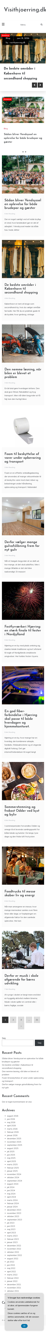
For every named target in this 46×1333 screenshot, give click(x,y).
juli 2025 (10, 1151)
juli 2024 (10, 1187)
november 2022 (14, 1249)
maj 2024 (11, 1194)
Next (40, 85)
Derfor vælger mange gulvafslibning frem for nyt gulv (21, 546)
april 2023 (11, 1232)
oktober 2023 (13, 1216)
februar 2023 (13, 1239)
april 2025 (11, 1161)
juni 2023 (11, 1226)
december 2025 (14, 1138)
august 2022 (12, 1258)
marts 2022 (12, 1274)
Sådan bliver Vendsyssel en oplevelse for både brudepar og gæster (23, 138)
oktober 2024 (13, 1177)
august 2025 (12, 1148)
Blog (8, 38)
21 (37, 1020)
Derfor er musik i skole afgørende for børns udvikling (21, 979)
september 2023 (14, 1219)
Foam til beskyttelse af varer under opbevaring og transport (22, 457)
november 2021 (14, 1287)
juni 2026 (11, 1119)
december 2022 (14, 1245)
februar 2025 (13, 1168)
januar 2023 (12, 1242)
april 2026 (11, 1125)
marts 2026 (12, 1129)
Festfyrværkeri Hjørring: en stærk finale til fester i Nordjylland (22, 630)
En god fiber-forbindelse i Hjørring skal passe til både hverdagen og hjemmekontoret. (20, 719)
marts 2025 (12, 1164)
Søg (4, 1038)
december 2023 (14, 1210)
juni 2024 (11, 1190)
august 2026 (12, 1116)
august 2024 (12, 1184)
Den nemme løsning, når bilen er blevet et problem (22, 373)
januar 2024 (12, 1206)
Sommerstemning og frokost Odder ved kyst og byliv (21, 810)
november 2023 (14, 1213)
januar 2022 (12, 1281)
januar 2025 (12, 1171)
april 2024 (11, 1197)
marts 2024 (12, 1200)
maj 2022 (11, 1268)
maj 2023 (11, 1229)
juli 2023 (10, 1223)
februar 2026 (13, 1132)
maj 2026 (11, 1122)
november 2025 (14, 1142)
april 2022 (11, 1271)
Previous (34, 85)
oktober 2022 (13, 1252)
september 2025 (14, 1145)
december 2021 (14, 1284)
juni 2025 (11, 1155)
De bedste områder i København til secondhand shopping (20, 73)
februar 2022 (13, 1278)
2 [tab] (23, 151)
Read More (15, 85)
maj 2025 (11, 1158)
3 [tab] (25, 151)
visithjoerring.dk (17, 43)
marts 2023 (12, 1236)
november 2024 (14, 1174)
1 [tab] (20, 151)
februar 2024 (13, 1203)
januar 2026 (12, 1135)
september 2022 (14, 1255)
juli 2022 (10, 1262)
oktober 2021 (13, 1291)
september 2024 (14, 1181)
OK (24, 1326)
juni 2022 (11, 1265)
